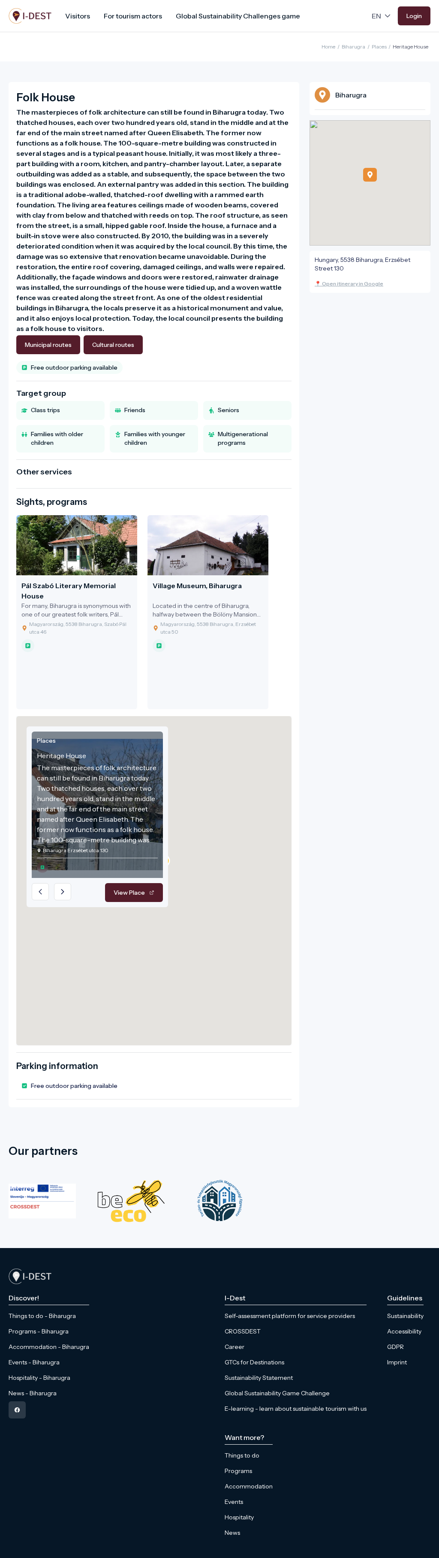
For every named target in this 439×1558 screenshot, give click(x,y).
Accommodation (249, 1486)
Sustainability (405, 1316)
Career (234, 1347)
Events (234, 1502)
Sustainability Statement (259, 1378)
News (232, 1533)
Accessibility (404, 1331)
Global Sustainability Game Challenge (277, 1393)
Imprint (397, 1362)
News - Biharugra (33, 1393)
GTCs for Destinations (254, 1362)
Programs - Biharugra (39, 1331)
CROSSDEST (243, 1331)
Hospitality (239, 1517)
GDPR (395, 1347)
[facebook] (17, 1409)
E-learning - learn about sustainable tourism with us (296, 1408)
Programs (238, 1471)
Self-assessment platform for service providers (290, 1316)
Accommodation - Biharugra (49, 1347)
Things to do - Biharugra (42, 1316)
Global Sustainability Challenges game (238, 16)
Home (328, 46)
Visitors (77, 16)
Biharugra (353, 46)
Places (379, 46)
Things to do (242, 1455)
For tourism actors (133, 16)
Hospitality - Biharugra (39, 1378)
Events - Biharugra (34, 1362)
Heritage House (410, 46)
